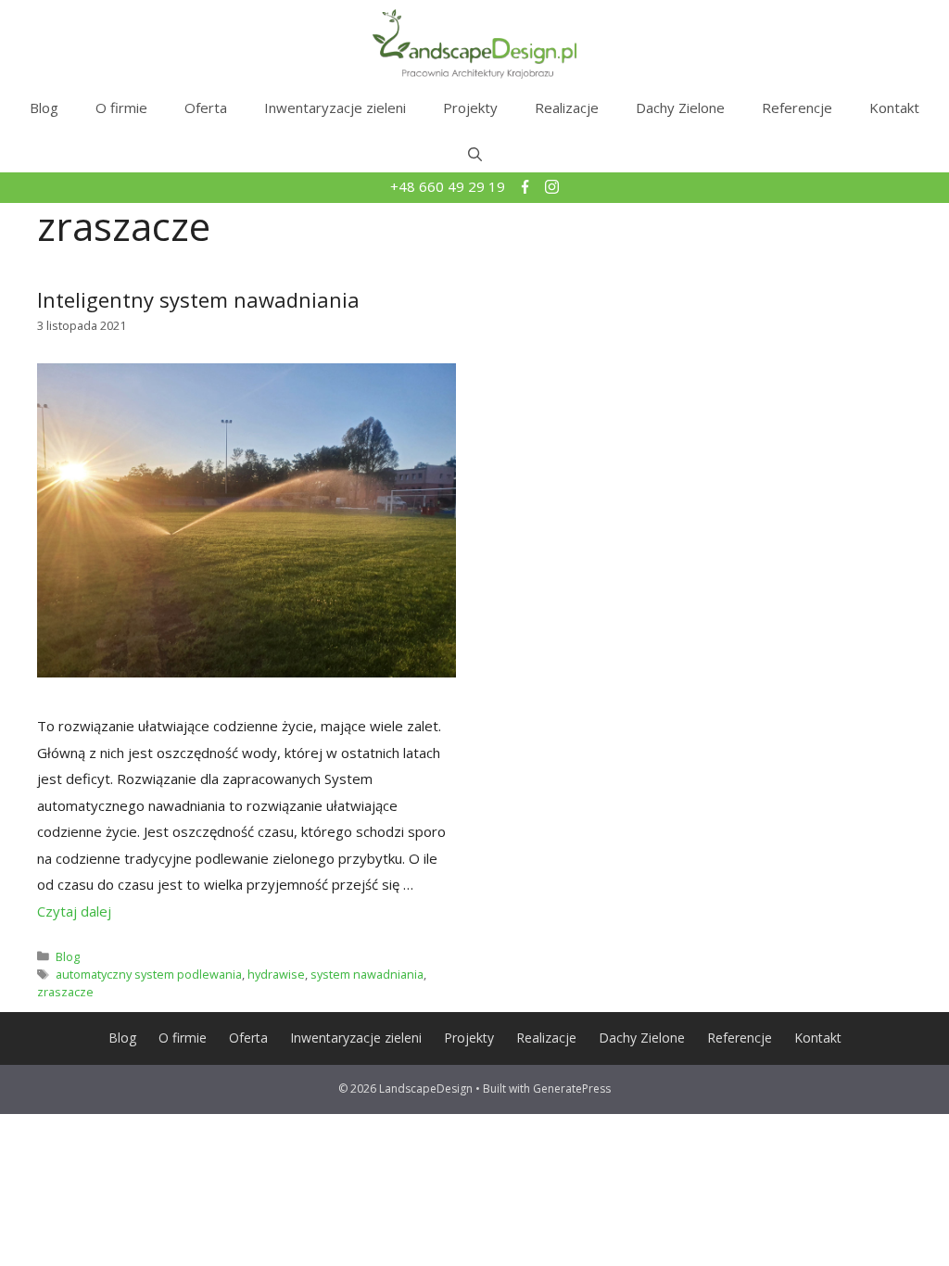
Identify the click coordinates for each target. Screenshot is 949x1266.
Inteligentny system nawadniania (198, 299)
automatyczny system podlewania (149, 974)
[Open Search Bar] (474, 153)
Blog (44, 107)
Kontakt (894, 107)
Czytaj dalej (74, 911)
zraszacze (65, 991)
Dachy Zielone (680, 107)
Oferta (205, 107)
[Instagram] (551, 188)
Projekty (470, 107)
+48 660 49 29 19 (449, 186)
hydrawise (276, 974)
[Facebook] (526, 188)
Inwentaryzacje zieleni (335, 107)
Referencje (797, 107)
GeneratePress (572, 1088)
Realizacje (567, 107)
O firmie (121, 107)
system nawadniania (367, 974)
